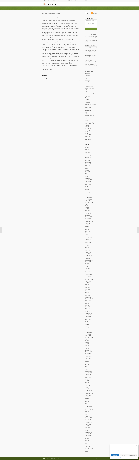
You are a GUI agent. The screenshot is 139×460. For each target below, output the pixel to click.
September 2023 (89, 202)
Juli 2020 (87, 263)
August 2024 (88, 184)
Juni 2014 (87, 380)
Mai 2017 (87, 324)
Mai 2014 (87, 382)
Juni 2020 (87, 265)
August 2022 (88, 223)
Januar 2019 (88, 292)
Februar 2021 (88, 252)
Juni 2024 (87, 187)
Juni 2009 (87, 451)
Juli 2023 (87, 205)
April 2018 (87, 306)
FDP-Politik (87, 96)
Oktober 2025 (88, 162)
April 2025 (87, 171)
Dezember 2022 (88, 216)
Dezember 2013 (88, 390)
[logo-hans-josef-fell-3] (50, 4)
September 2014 (89, 376)
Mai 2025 (87, 170)
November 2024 (88, 179)
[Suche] (96, 4)
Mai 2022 (87, 228)
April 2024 (87, 191)
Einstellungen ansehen (133, 455)
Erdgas (86, 89)
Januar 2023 (88, 215)
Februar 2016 (88, 348)
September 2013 (89, 393)
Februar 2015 (88, 368)
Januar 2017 (88, 331)
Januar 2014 (88, 388)
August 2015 (88, 358)
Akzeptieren (115, 455)
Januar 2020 (88, 273)
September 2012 (89, 409)
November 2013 (88, 392)
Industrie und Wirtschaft (90, 104)
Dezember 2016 (88, 332)
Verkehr (87, 133)
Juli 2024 (87, 186)
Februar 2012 (88, 416)
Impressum (128, 457)
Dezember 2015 (88, 351)
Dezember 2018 (88, 294)
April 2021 (87, 249)
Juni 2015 (87, 361)
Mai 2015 (87, 363)
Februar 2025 (88, 175)
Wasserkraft (88, 136)
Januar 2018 (88, 311)
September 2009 (89, 448)
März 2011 (87, 429)
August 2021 (88, 242)
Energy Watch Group (90, 88)
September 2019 (89, 279)
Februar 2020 (88, 271)
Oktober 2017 (88, 316)
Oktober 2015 (88, 355)
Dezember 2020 (88, 255)
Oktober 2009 (88, 446)
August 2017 (88, 319)
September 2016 (89, 337)
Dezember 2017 (88, 313)
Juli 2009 (87, 449)
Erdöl (86, 91)
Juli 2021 (87, 244)
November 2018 (88, 295)
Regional (87, 125)
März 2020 (87, 269)
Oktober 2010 (88, 435)
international (88, 109)
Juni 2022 (87, 226)
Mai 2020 (87, 266)
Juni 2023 (87, 207)
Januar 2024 (88, 195)
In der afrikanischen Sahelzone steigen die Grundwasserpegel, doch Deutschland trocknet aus (91, 57)
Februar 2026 (88, 155)
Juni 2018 (87, 303)
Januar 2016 (88, 350)
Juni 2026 (87, 149)
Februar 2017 (88, 329)
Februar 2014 (88, 387)
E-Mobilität (87, 81)
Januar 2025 (88, 176)
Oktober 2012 (88, 408)
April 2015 (87, 364)
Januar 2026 (88, 157)
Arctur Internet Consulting (55, 458)
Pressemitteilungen (89, 123)
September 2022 (89, 221)
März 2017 (87, 327)
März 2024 (87, 192)
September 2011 (89, 422)
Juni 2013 (87, 398)
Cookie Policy (120, 457)
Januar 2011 (88, 430)
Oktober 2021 (88, 239)
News (86, 120)
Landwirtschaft (88, 117)
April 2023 (87, 210)
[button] (136, 445)
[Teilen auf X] (56, 79)
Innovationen (88, 107)
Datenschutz (124, 457)
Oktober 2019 (88, 277)
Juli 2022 (87, 224)
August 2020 (88, 261)
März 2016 (87, 347)
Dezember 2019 (88, 274)
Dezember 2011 (88, 417)
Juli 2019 (87, 282)
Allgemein (87, 73)
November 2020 (88, 257)
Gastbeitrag (87, 102)
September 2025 (89, 163)
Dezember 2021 (88, 236)
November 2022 (88, 218)
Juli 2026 (87, 147)
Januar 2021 (88, 253)
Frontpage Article (89, 101)
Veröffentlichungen (89, 134)
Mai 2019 (87, 286)
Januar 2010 (88, 445)
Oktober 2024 (88, 181)
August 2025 (88, 165)
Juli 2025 (87, 167)
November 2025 (88, 160)
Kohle (86, 112)
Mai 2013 (87, 400)
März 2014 (87, 385)
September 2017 (89, 318)
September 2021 (89, 241)
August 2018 (88, 300)
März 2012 (87, 414)
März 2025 (87, 173)
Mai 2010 (87, 440)
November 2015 (88, 353)
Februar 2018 (88, 310)
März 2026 (87, 154)
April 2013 (87, 401)
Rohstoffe (87, 126)
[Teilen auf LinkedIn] (65, 79)
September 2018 (89, 298)
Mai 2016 (87, 343)
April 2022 (87, 229)
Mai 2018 (87, 305)
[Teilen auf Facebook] (46, 79)
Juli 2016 (87, 340)
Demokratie (87, 80)
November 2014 (88, 372)
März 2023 (87, 212)
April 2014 (87, 384)
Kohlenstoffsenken (89, 115)
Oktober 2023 (88, 200)
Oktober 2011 (88, 421)
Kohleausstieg (88, 113)
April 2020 (87, 268)
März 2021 (87, 250)
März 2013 (87, 403)
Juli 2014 (87, 379)
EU (85, 94)
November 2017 (88, 314)
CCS (86, 78)
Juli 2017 (87, 321)
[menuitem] (72, 4)
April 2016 (87, 345)
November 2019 (88, 276)
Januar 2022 (88, 234)
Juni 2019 (87, 284)
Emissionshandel (89, 86)
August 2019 (88, 281)
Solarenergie (88, 128)
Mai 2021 (87, 247)
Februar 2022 (88, 232)
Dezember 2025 (88, 159)
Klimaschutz (88, 110)
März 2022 (87, 231)
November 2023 (88, 199)
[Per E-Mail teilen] (75, 79)
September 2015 (89, 356)
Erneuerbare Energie (89, 93)
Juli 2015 (87, 359)
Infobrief (87, 105)
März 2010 (87, 443)
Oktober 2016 (88, 335)
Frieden (87, 99)
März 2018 (87, 308)
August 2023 (88, 204)
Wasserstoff (88, 138)
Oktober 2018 (88, 297)
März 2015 (87, 366)
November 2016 (88, 334)
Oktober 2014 (88, 374)
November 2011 (88, 419)
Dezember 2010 (88, 432)
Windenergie (88, 139)
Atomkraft (87, 75)
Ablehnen (123, 455)
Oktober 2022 (88, 220)
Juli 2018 (87, 302)
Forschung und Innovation (91, 97)
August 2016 (88, 339)
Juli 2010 (87, 438)
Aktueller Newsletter (46, 7)
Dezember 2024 (88, 178)
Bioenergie (87, 77)
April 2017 (87, 326)
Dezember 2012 (88, 406)
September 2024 (89, 183)
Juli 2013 (87, 396)
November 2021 (88, 237)
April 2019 (87, 287)
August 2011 (88, 424)
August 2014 (88, 377)
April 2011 (87, 427)
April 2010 (87, 441)
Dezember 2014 (88, 371)
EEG (86, 83)
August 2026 (88, 146)
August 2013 (88, 395)
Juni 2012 (87, 411)
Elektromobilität (88, 85)
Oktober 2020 (88, 258)
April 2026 (87, 152)
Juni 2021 (87, 245)
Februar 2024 (88, 194)
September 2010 (89, 437)
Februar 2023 (88, 213)
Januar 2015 (88, 369)
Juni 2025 (87, 168)
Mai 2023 (87, 208)
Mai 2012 (87, 413)
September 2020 (89, 260)
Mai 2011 (87, 425)
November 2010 (88, 433)
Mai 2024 (87, 189)
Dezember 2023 (88, 197)
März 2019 (87, 289)
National (87, 118)
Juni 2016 (87, 342)
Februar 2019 (88, 290)
